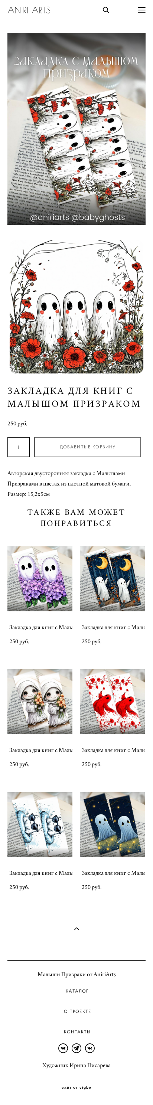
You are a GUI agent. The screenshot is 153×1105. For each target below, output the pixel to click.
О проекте (77, 1011)
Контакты (77, 1031)
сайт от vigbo (76, 1087)
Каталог (77, 991)
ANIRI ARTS (29, 10)
